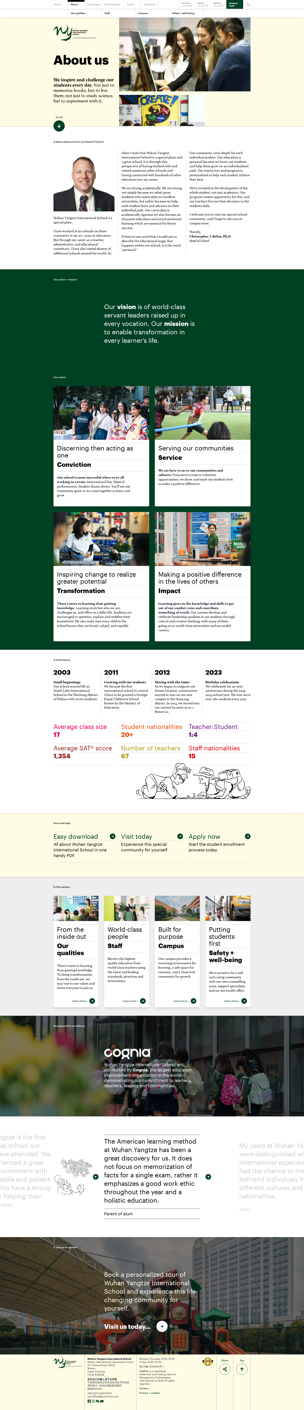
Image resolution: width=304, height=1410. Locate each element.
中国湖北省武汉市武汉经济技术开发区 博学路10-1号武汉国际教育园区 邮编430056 (108, 1385)
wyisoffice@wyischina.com (103, 1396)
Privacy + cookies (149, 1392)
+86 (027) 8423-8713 (99, 1393)
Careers (144, 1388)
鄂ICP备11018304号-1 (151, 1366)
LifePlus (144, 1371)
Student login (233, 4)
